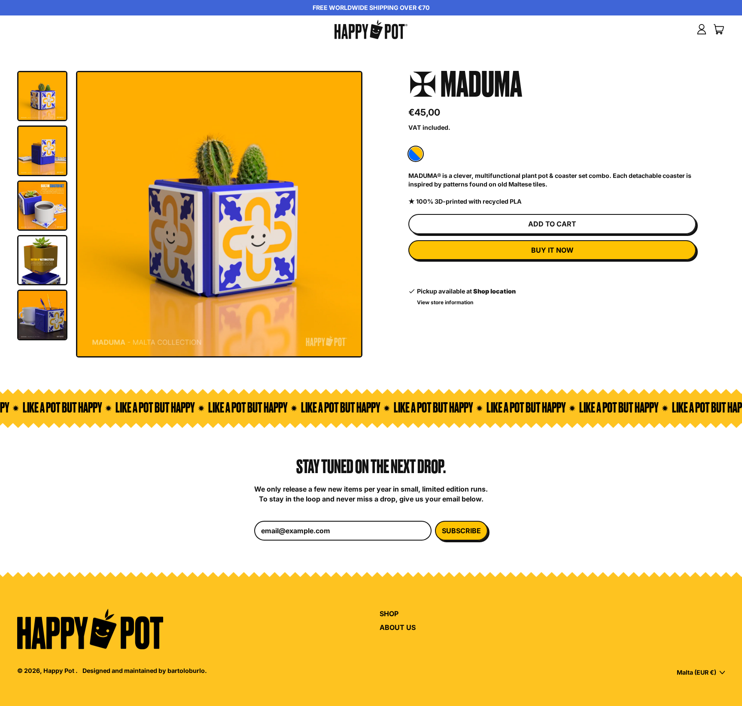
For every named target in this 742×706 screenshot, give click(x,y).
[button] (42, 96)
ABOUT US (398, 627)
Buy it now (552, 250)
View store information (445, 302)
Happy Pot (59, 670)
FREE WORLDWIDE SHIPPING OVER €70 (371, 7)
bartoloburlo (186, 670)
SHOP (389, 613)
